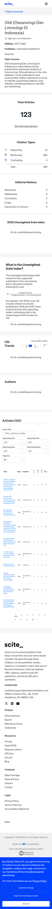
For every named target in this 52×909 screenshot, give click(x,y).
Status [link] (7, 822)
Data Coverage (12, 775)
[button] (18, 38)
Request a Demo (13, 749)
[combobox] (28, 442)
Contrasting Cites (33, 438)
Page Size (6, 456)
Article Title (7, 429)
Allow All (26, 904)
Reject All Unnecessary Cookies (26, 896)
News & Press (12, 779)
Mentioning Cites (9, 447)
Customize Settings (26, 888)
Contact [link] (9, 787)
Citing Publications (34, 447)
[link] (6, 703)
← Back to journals (14, 11)
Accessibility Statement (17, 809)
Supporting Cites (9, 438)
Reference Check (14, 723)
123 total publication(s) (26, 126)
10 (32, 619)
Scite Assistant (12, 715)
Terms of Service (13, 805)
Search (8, 719)
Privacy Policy (12, 801)
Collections (10, 727)
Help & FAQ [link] (10, 745)
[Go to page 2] (38, 619)
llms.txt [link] (8, 757)
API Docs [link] (9, 753)
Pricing (8, 741)
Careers (9, 783)
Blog (7, 761)
